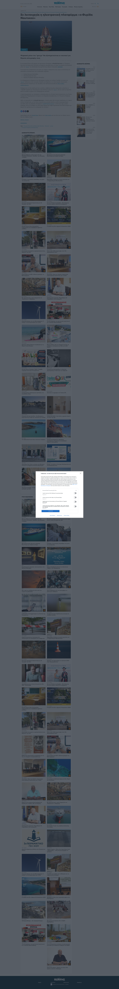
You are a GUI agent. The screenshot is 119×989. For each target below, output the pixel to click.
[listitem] (59, 490)
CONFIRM (50, 511)
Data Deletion (52, 515)
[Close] (81, 473)
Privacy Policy (66, 515)
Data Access (59, 515)
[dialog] (59, 494)
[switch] (74, 493)
